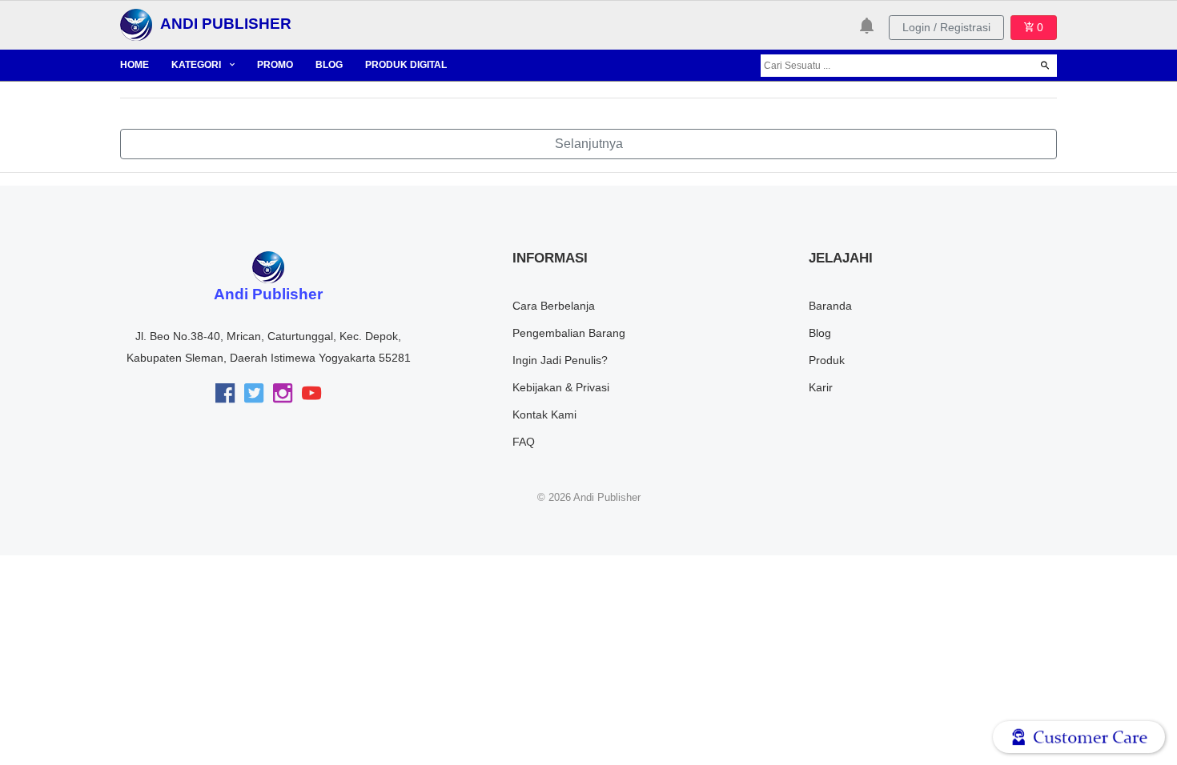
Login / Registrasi (946, 27)
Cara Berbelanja (553, 305)
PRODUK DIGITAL (406, 65)
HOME (134, 65)
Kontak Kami (544, 414)
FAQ (523, 441)
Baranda (830, 305)
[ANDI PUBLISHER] (136, 24)
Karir (821, 387)
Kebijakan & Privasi (560, 387)
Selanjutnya (589, 143)
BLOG (329, 65)
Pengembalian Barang (568, 332)
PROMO (275, 65)
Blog (820, 332)
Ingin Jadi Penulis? (560, 360)
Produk (827, 360)
